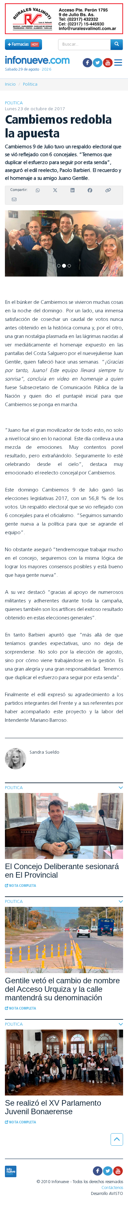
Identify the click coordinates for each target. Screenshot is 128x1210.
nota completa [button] (22, 886)
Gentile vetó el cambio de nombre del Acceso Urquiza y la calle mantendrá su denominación (62, 989)
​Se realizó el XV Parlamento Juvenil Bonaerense (53, 1107)
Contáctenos (112, 1188)
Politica (30, 84)
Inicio (10, 84)
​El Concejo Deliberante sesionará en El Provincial (62, 870)
